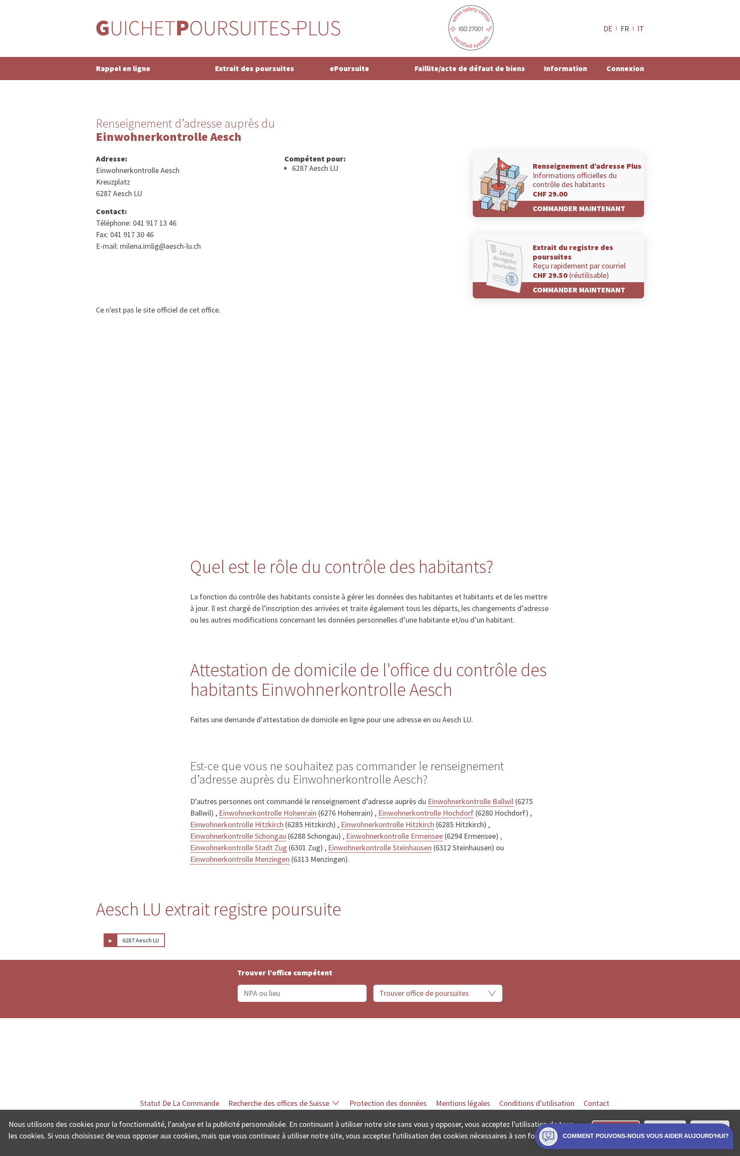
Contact (596, 1103)
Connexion (625, 68)
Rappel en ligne (123, 68)
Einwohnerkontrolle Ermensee (394, 836)
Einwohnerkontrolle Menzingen (239, 859)
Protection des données (388, 1103)
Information (565, 68)
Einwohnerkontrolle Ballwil (470, 801)
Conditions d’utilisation (536, 1103)
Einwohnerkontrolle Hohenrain (267, 813)
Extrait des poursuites (254, 68)
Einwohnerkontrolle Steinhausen (380, 847)
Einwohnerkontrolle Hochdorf (426, 813)
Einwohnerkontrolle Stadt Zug (238, 847)
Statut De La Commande (179, 1103)
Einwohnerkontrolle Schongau (238, 836)
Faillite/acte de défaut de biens (470, 68)
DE (607, 28)
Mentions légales (463, 1103)
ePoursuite (349, 68)
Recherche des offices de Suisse (278, 1103)
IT (640, 28)
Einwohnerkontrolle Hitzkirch (236, 824)
